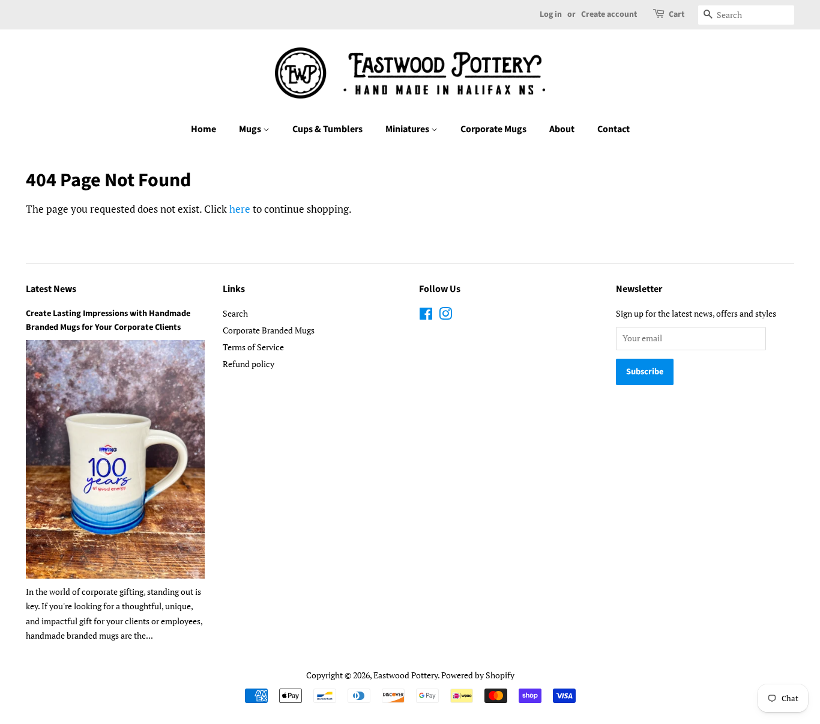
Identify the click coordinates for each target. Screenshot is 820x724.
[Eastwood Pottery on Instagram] (445, 315)
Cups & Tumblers (327, 129)
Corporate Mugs (493, 129)
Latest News (51, 289)
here (239, 209)
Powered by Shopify (477, 675)
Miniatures (408, 129)
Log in (551, 14)
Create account (609, 14)
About (561, 129)
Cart (676, 14)
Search (235, 313)
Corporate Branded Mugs (269, 330)
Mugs (251, 129)
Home (203, 129)
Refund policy (248, 364)
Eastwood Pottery (405, 675)
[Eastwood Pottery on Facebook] (426, 315)
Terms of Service (253, 347)
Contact (613, 129)
